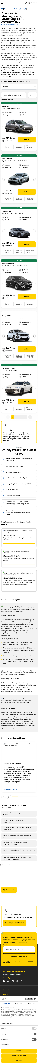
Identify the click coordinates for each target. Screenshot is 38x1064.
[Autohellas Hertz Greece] (8, 981)
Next (34, 126)
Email (5, 945)
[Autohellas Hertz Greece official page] (4, 981)
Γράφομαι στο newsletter (19, 956)
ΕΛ (2, 9)
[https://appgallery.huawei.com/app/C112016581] (18, 974)
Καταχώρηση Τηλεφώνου (16, 923)
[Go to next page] (30, 417)
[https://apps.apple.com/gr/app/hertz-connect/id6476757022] (6, 974)
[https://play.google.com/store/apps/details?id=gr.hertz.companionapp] (12, 974)
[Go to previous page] (8, 417)
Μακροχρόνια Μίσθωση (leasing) (15, 9)
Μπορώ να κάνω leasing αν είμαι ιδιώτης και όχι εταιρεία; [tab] (17, 836)
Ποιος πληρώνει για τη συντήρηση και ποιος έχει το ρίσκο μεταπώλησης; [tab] (17, 858)
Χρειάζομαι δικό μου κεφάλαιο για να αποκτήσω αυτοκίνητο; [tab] (15, 843)
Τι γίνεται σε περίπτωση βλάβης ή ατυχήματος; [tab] (14, 821)
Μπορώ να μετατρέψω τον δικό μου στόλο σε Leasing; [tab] (17, 851)
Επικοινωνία (10, 890)
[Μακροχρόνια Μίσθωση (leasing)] (9, 3)
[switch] (3, 141)
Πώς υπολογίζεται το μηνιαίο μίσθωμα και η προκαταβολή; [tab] (17, 828)
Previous (4, 126)
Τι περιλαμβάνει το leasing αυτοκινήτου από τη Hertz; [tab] (17, 813)
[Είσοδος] (26, 3)
